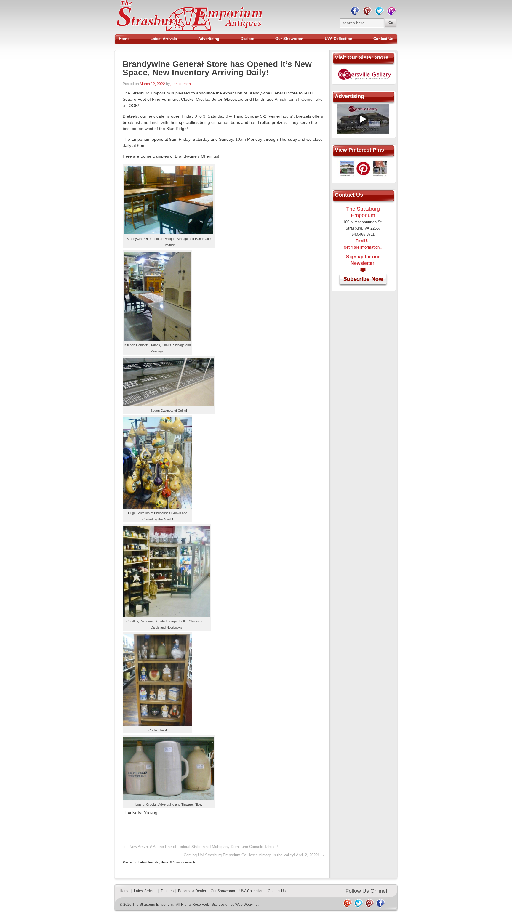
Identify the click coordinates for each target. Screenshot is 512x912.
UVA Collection (338, 38)
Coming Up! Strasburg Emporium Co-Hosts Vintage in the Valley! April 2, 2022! (251, 855)
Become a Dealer (192, 891)
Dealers (247, 38)
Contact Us (383, 38)
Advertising (208, 38)
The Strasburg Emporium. (153, 905)
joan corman (181, 84)
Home (124, 38)
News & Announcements (178, 862)
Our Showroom (289, 38)
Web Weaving (246, 905)
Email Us (363, 241)
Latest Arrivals (164, 38)
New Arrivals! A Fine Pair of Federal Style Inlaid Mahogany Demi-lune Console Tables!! (203, 846)
